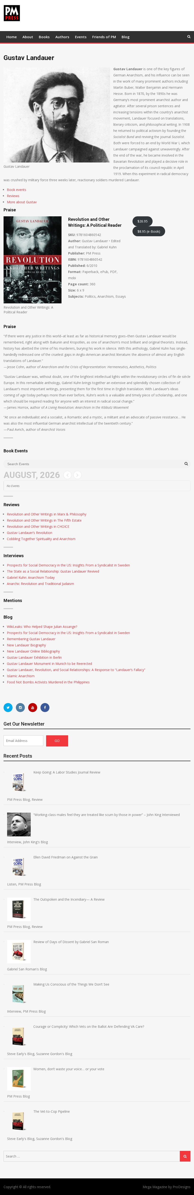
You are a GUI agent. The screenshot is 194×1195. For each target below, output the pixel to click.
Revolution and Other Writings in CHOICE (38, 526)
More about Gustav (22, 202)
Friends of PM (104, 36)
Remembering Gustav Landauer (31, 639)
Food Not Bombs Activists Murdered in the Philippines (48, 682)
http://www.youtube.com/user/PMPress (32, 707)
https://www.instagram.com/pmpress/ (20, 707)
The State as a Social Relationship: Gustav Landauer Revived (53, 571)
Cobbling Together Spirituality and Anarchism (41, 539)
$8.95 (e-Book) (148, 231)
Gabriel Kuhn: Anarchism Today (31, 577)
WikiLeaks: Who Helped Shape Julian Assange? (42, 626)
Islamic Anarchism (21, 676)
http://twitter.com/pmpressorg (8, 707)
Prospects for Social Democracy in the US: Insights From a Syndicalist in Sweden (68, 565)
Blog (126, 36)
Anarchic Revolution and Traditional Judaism (40, 583)
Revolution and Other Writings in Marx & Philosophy (46, 514)
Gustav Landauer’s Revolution (29, 532)
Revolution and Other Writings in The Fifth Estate (44, 520)
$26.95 (142, 221)
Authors (62, 36)
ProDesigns (181, 1187)
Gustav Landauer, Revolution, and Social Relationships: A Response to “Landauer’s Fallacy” (76, 669)
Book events (16, 189)
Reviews (13, 196)
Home (11, 36)
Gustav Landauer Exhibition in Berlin (34, 657)
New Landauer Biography (26, 645)
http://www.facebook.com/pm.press (44, 707)
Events (81, 36)
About (27, 36)
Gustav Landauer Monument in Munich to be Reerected (49, 663)
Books (44, 36)
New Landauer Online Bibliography (33, 651)
